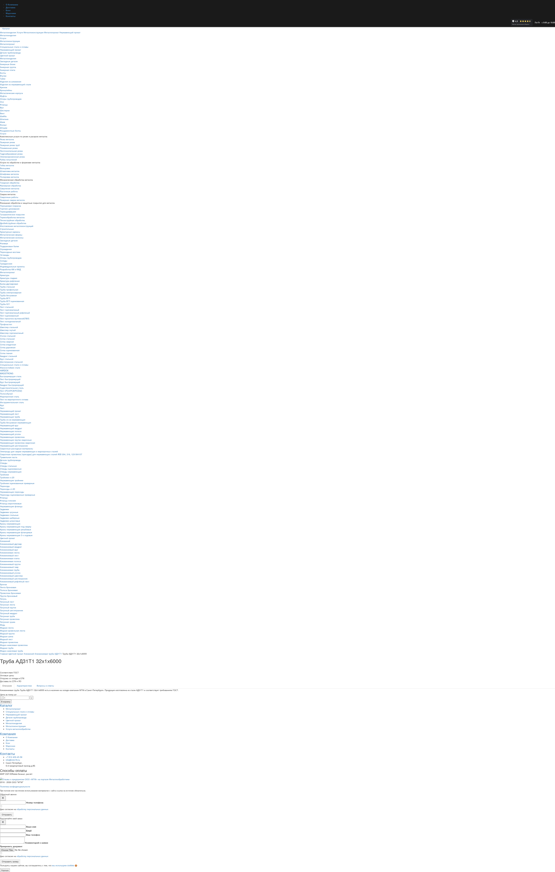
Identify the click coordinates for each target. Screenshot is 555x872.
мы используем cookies (63, 865)
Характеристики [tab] (24, 685)
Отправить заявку (10, 861)
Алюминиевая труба (44, 653)
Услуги (3, 133)
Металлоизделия (8, 58)
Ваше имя (31, 826)
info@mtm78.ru (13, 759)
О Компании (12, 4)
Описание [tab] (7, 685)
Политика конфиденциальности (15, 786)
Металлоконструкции (16, 726)
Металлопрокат (7, 272)
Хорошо (5, 870)
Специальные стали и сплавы (14, 364)
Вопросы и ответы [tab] (45, 685)
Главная (4, 653)
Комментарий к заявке (36, 842)
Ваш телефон (33, 834)
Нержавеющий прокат (10, 410)
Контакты (10, 16)
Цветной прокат (7, 538)
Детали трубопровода (10, 460)
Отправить (7, 814)
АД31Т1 (58, 653)
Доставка (10, 7)
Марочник (11, 13)
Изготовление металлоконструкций (16, 226)
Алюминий (29, 653)
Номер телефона (34, 802)
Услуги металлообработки (18, 729)
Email (29, 830)
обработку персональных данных (32, 809)
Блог (8, 10)
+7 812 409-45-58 (14, 757)
